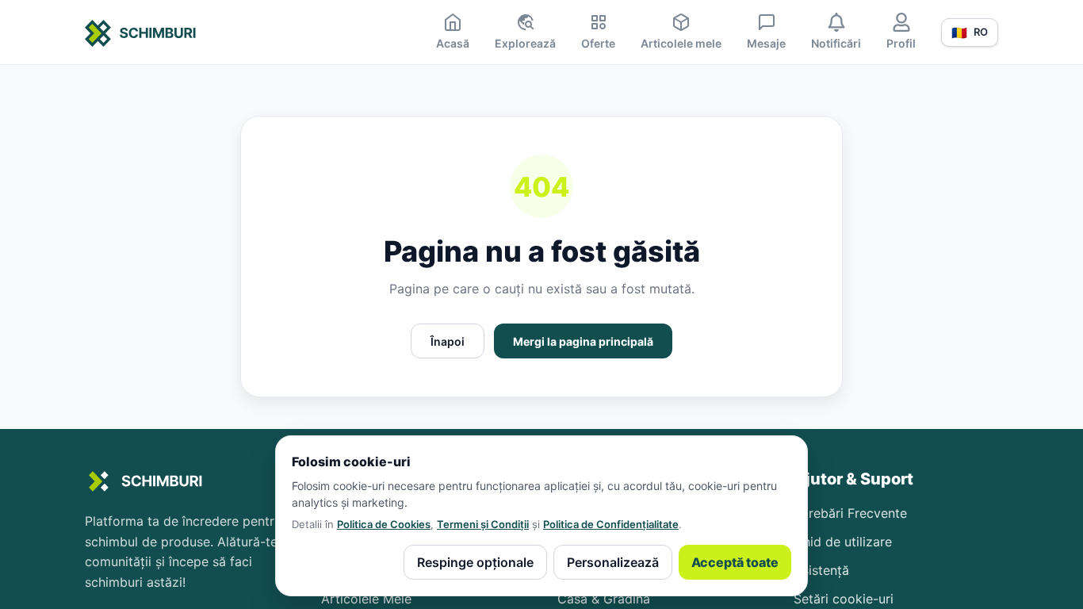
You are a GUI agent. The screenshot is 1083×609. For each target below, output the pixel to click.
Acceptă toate (735, 562)
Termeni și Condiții (483, 524)
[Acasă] (141, 36)
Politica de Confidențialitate (611, 524)
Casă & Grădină (603, 599)
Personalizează (613, 562)
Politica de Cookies (384, 524)
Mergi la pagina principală (583, 341)
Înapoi (448, 341)
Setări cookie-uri (844, 599)
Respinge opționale (475, 562)
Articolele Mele (366, 599)
